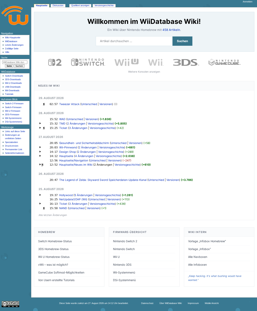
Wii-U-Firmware (12, 111)
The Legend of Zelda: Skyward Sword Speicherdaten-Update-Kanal (103, 179)
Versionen (105, 104)
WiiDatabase (11, 41)
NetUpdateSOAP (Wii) (73, 199)
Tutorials (9, 94)
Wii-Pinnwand (68, 147)
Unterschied (89, 104)
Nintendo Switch (124, 249)
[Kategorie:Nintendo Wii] (156, 62)
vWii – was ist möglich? (53, 264)
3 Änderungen (78, 128)
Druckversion (11, 146)
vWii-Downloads (13, 87)
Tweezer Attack (69, 104)
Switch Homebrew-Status (55, 241)
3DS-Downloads (13, 79)
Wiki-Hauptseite (12, 37)
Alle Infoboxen (197, 264)
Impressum (193, 303)
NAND (63, 208)
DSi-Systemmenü (124, 280)
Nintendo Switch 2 (125, 241)
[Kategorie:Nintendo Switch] (88, 62)
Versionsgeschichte (100, 123)
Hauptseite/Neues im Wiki (75, 164)
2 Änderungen (76, 123)
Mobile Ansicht (212, 303)
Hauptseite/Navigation (73, 160)
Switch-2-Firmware (14, 103)
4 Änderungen (84, 156)
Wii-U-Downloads (13, 83)
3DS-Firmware (12, 114)
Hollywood (66, 195)
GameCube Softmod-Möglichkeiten (61, 272)
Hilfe (7, 52)
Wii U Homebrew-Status (53, 256)
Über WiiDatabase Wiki (170, 303)
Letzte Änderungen (14, 45)
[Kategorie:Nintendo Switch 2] (55, 62)
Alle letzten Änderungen (53, 215)
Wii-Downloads (12, 90)
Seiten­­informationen (14, 153)
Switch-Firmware (13, 107)
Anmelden (247, 1)
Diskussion (58, 5)
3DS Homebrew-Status (53, 249)
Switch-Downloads (14, 76)
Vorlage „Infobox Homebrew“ (207, 241)
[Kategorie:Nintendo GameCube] (224, 62)
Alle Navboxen (197, 256)
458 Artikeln (171, 30)
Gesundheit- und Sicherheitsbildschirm (84, 143)
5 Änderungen (83, 195)
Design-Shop (67, 151)
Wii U (116, 256)
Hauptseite (66, 156)
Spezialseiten (11, 142)
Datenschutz (147, 303)
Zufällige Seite (11, 48)
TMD (62, 123)
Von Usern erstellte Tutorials (56, 280)
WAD (62, 119)
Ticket (63, 128)
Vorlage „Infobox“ (199, 249)
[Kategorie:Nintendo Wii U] (126, 62)
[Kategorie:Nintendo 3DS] (186, 62)
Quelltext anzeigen (80, 5)
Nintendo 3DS (122, 264)
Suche (4, 57)
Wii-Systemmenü (124, 272)
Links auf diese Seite (15, 131)
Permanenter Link (13, 149)
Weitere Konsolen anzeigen (144, 71)
